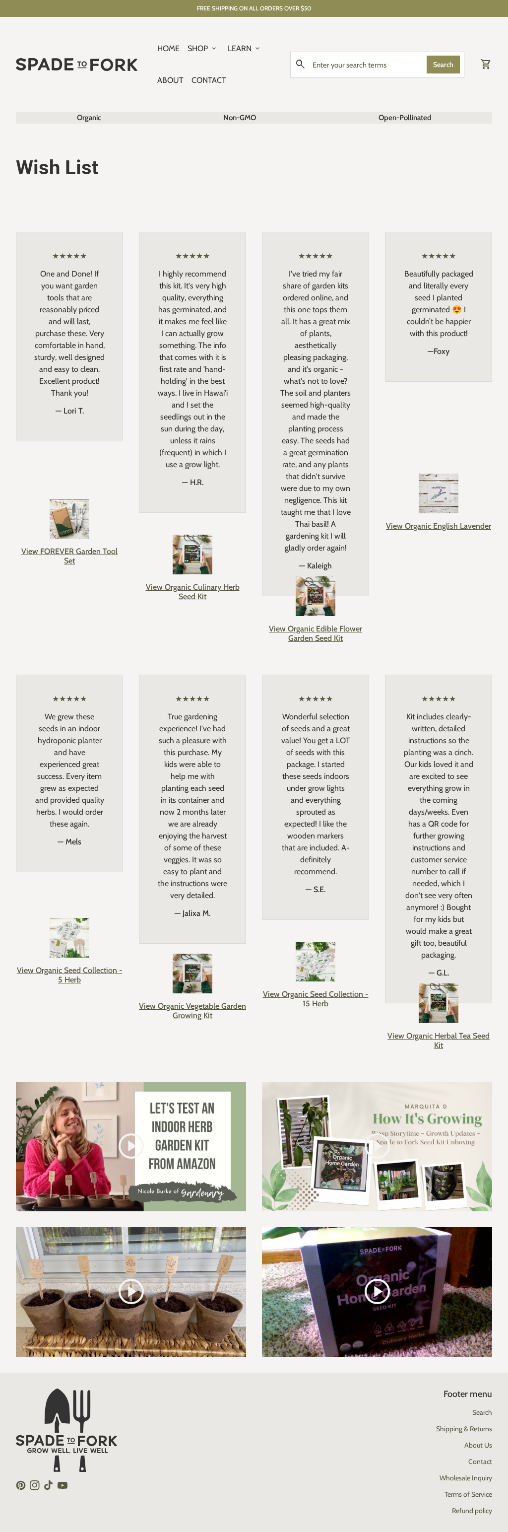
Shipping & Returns (464, 1428)
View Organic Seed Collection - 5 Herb (70, 975)
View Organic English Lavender (438, 526)
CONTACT (208, 80)
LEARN (244, 49)
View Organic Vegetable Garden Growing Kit (192, 1010)
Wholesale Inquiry (466, 1477)
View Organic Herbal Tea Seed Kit (438, 1040)
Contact (480, 1461)
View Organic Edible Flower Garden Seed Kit (315, 633)
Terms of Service (468, 1494)
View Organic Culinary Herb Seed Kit (193, 591)
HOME (168, 48)
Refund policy (472, 1510)
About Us (478, 1445)
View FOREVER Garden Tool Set (69, 556)
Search (443, 64)
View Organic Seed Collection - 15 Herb (316, 998)
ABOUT (170, 80)
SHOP (203, 49)
